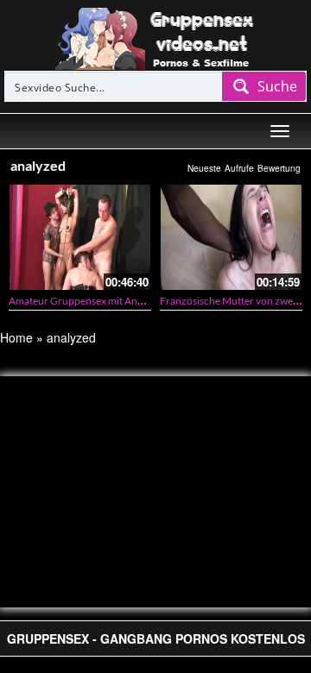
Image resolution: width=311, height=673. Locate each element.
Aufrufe (239, 168)
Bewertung (279, 168)
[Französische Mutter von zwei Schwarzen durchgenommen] (231, 237)
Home (16, 337)
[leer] (155, 37)
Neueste (204, 168)
